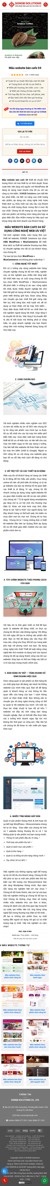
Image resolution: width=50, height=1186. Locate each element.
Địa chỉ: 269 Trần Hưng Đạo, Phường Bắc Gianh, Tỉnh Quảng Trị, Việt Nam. (26, 1108)
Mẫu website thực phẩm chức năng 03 (12, 976)
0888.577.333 (21, 1120)
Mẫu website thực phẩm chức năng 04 (37, 1011)
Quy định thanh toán (33, 1161)
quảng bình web (14, 1149)
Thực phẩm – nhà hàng (29, 935)
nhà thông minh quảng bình (25, 1151)
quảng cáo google (23, 1136)
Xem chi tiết (32, 115)
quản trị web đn (33, 1139)
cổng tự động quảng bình (32, 1149)
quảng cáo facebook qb (16, 1145)
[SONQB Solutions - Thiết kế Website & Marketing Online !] (25, 4)
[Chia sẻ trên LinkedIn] (34, 161)
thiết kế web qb (38, 1136)
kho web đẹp (10, 1136)
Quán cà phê (33, 939)
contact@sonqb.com (29, 1115)
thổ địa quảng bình (37, 1147)
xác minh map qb (34, 1143)
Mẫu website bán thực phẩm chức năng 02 (12, 1011)
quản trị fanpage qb (18, 1139)
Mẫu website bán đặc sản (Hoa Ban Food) (12, 1046)
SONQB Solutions (27, 193)
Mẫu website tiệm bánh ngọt (37, 976)
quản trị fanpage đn (18, 1138)
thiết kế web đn (34, 1138)
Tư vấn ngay (26, 124)
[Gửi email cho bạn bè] (22, 161)
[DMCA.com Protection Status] (25, 1182)
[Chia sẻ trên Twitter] (16, 161)
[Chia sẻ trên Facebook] (10, 161)
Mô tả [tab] (25, 172)
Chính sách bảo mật (16, 1161)
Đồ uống (19, 939)
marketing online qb (35, 1145)
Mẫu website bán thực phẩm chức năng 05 (12, 1080)
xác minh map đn (34, 1141)
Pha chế (25, 939)
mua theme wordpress (17, 1141)
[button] (4, 4)
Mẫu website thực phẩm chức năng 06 (37, 1046)
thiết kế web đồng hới (17, 1143)
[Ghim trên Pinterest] (28, 161)
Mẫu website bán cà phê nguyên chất (37, 1080)
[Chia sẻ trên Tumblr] (40, 161)
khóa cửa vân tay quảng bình (16, 1147)
